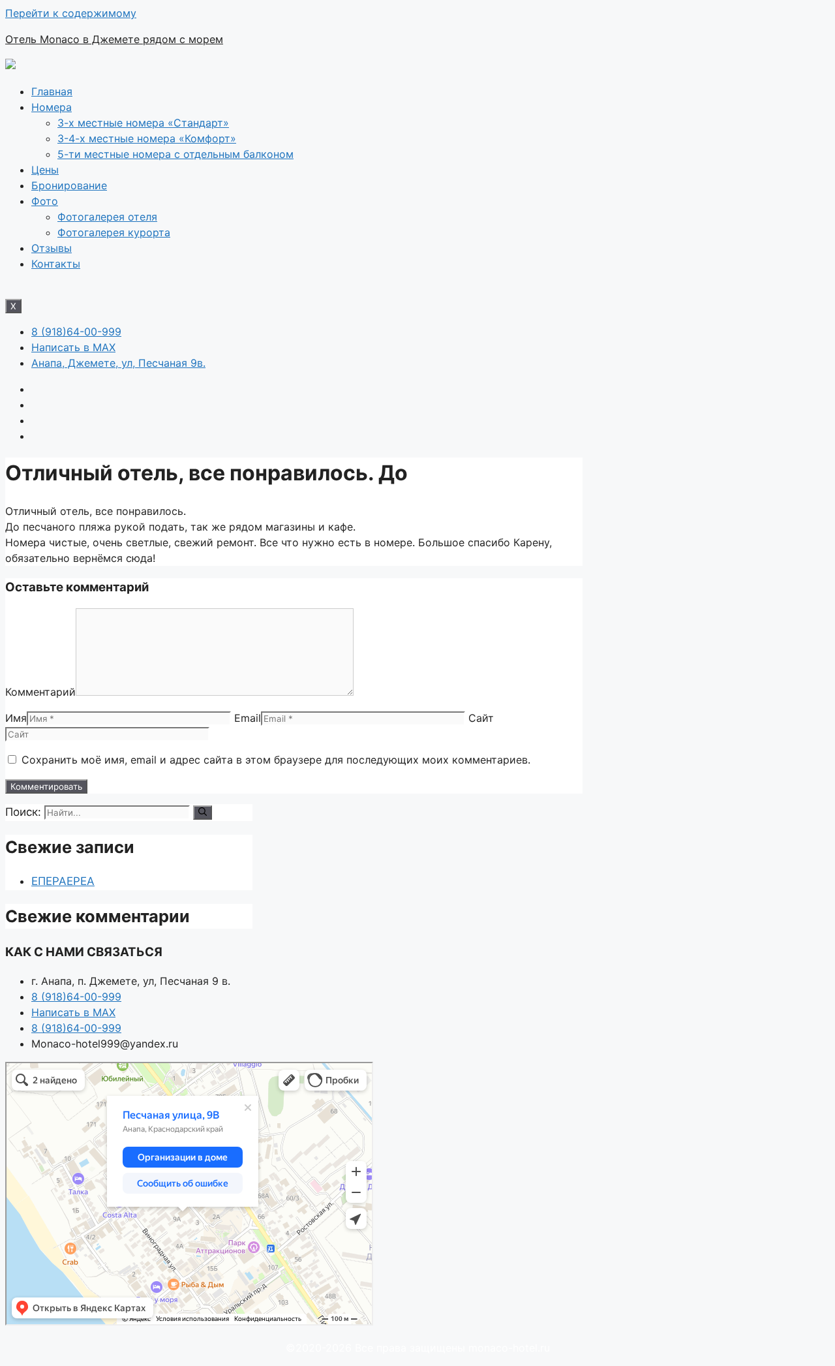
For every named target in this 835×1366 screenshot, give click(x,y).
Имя (16, 717)
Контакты (55, 263)
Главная (51, 91)
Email (247, 717)
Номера (51, 107)
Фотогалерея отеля (107, 216)
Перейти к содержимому (70, 13)
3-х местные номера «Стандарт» (143, 122)
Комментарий (40, 691)
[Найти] (202, 812)
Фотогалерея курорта (113, 232)
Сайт (481, 717)
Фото (44, 201)
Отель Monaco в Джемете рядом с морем (114, 39)
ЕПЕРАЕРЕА (63, 881)
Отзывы (51, 248)
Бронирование (69, 185)
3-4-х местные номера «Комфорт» (146, 138)
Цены (45, 169)
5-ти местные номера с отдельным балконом (175, 154)
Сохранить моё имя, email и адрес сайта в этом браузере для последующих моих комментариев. (276, 759)
